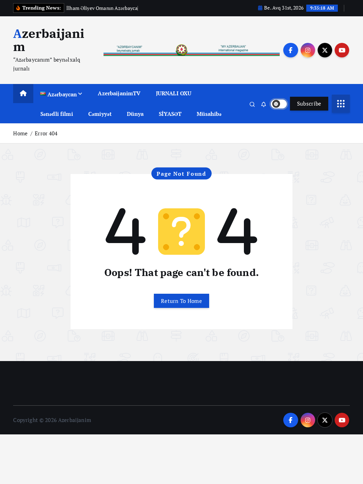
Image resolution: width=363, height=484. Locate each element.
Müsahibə (209, 113)
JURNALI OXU (174, 93)
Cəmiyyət (100, 113)
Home (20, 133)
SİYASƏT (170, 113)
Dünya (135, 113)
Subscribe (309, 103)
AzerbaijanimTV (119, 93)
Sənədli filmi (56, 113)
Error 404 (46, 133)
